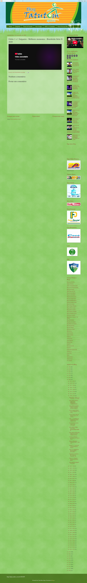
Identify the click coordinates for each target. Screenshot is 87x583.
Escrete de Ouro (70, 333)
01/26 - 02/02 (72, 543)
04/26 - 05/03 (72, 516)
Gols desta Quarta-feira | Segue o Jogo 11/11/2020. (73, 424)
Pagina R (68, 344)
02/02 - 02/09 (72, 540)
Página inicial (36, 116)
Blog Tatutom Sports (71, 329)
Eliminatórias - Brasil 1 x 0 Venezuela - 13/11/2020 (74, 398)
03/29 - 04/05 (72, 524)
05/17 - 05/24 (72, 511)
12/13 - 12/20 (72, 385)
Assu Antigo (38, 26)
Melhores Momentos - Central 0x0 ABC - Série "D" (74, 442)
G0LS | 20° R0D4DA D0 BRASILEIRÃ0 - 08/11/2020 (74, 450)
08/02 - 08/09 (72, 493)
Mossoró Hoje (69, 342)
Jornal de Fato (69, 338)
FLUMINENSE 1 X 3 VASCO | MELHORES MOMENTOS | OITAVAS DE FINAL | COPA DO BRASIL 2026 (73, 79)
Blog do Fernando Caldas (71, 302)
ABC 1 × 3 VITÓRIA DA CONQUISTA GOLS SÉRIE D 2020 (74, 420)
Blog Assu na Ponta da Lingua (72, 287)
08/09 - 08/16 (72, 491)
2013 (69, 564)
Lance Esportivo (70, 340)
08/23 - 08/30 (72, 486)
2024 (69, 371)
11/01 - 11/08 (72, 466)
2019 (69, 551)
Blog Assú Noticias (70, 289)
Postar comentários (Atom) (15, 119)
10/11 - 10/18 (72, 472)
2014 (69, 562)
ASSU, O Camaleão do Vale (72, 285)
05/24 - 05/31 (72, 509)
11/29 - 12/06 (72, 389)
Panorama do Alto (70, 345)
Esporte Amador (70, 334)
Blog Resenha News (70, 325)
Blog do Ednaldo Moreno (71, 300)
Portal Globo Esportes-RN (72, 349)
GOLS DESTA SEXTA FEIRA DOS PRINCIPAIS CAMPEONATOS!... (73, 402)
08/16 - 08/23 (72, 489)
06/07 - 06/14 (72, 507)
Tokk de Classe (70, 358)
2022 (69, 375)
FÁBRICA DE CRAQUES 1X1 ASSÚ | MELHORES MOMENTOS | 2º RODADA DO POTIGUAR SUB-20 (73, 96)
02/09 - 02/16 (72, 538)
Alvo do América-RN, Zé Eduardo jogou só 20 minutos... (74, 415)
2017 (69, 556)
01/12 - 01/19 (72, 547)
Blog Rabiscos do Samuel (72, 323)
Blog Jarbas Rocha (70, 320)
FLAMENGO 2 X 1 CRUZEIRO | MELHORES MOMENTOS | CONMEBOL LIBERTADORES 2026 (73, 104)
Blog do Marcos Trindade (71, 311)
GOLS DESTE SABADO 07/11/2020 (74, 463)
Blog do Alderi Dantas (71, 295)
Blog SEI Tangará (70, 327)
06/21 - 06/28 (72, 505)
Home (10, 26)
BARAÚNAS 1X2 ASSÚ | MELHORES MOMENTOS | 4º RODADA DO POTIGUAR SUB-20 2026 (73, 112)
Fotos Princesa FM (62, 26)
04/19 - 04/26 (72, 518)
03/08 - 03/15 (72, 530)
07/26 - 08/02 (72, 495)
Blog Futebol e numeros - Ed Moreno (72, 317)
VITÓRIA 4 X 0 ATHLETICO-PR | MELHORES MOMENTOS (76, 87)
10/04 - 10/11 (72, 474)
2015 (69, 560)
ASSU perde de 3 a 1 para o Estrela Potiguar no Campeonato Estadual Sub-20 (76, 121)
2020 (69, 379)
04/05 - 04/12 (72, 522)
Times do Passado (27, 26)
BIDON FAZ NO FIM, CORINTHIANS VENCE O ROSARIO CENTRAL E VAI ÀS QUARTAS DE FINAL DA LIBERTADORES (73, 129)
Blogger (53, 580)
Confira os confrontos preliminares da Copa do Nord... (74, 438)
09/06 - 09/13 (72, 482)
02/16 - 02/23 (72, 536)
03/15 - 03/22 (72, 528)
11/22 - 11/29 (72, 391)
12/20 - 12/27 (72, 383)
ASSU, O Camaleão (50, 26)
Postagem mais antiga (58, 116)
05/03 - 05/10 (72, 513)
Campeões (17, 26)
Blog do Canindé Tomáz (71, 298)
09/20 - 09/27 (72, 478)
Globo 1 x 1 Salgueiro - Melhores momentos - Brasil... (74, 459)
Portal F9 (68, 347)
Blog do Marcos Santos (71, 309)
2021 (69, 377)
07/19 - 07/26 (72, 497)
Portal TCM (69, 353)
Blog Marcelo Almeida (71, 321)
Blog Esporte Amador (71, 315)
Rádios (68, 355)
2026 (69, 367)
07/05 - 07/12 (72, 501)
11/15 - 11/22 (72, 393)
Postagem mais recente (13, 116)
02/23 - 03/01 (72, 534)
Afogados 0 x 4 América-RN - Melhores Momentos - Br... (74, 455)
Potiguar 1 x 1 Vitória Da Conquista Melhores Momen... (74, 446)
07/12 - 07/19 (72, 499)
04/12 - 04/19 (72, 520)
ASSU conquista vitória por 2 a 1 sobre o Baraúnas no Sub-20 (76, 71)
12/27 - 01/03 (72, 381)
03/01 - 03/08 (72, 532)
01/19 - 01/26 (72, 545)
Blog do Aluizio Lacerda (71, 296)
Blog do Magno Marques (71, 306)
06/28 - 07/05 (72, 503)
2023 (69, 373)
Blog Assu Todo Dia (70, 282)
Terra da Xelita (70, 356)
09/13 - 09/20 (72, 480)
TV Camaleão (69, 360)
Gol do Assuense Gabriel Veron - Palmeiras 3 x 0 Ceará (74, 411)
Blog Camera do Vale (71, 291)
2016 (69, 558)
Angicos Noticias (70, 283)
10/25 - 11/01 (72, 468)
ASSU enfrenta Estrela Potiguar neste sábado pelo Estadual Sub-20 (76, 64)
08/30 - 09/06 (72, 484)
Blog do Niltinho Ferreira (72, 313)
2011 (69, 568)
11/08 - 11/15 (72, 395)
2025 (69, 369)
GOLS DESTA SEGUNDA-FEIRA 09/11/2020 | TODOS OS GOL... (74, 433)
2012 (69, 566)
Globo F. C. (69, 336)
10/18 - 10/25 (72, 470)
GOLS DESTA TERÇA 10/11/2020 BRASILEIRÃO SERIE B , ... (74, 429)
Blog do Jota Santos (70, 304)
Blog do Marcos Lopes (71, 307)
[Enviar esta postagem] (28, 72)
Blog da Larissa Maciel (71, 293)
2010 (69, 570)
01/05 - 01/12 (72, 549)
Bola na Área (69, 331)
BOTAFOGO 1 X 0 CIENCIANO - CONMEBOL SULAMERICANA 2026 (76, 137)
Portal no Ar (69, 351)
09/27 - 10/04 (72, 476)
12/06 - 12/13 (72, 387)
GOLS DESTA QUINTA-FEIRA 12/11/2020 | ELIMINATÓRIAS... (74, 407)
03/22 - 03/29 (72, 526)
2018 (69, 554)
